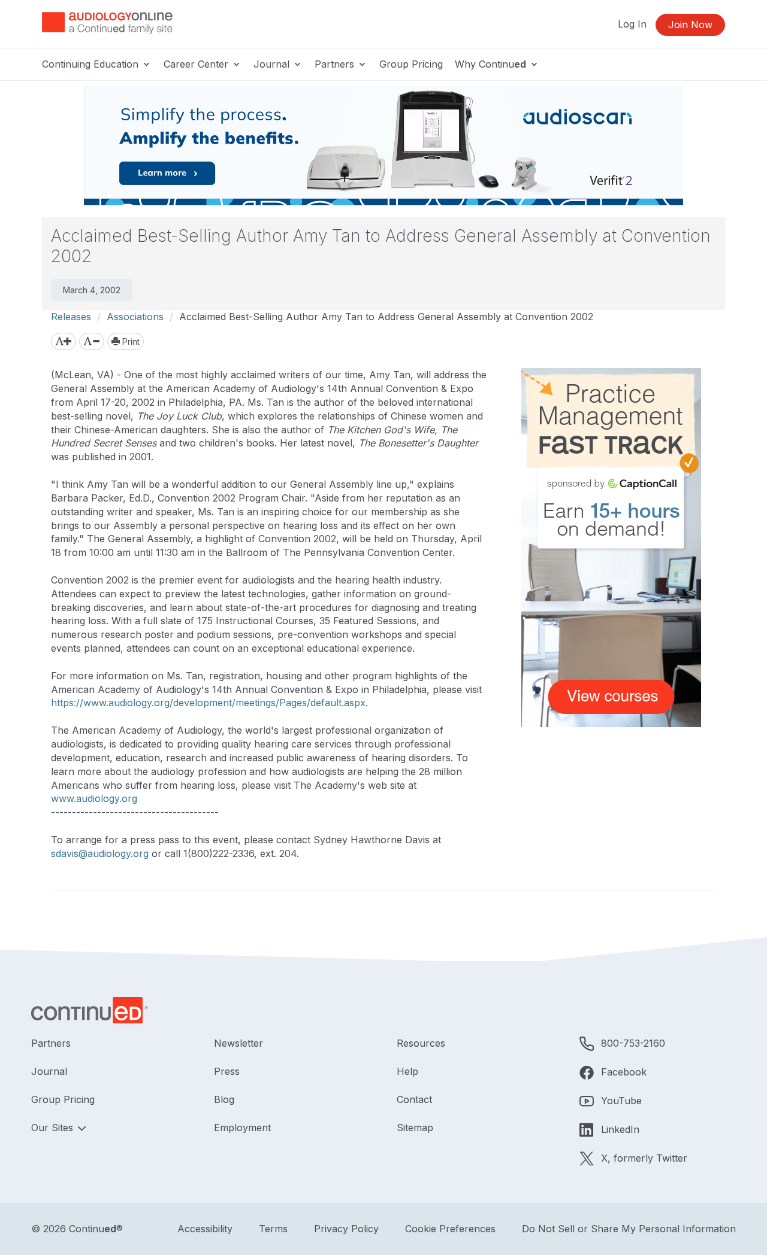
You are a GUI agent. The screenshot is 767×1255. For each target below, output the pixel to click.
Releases (71, 317)
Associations (135, 317)
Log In (632, 24)
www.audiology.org (94, 798)
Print (130, 341)
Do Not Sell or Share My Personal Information (629, 1229)
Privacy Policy (346, 1229)
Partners (336, 64)
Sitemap (415, 1128)
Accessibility (204, 1229)
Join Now (690, 25)
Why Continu (490, 64)
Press (227, 1071)
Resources (421, 1043)
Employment (242, 1128)
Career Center (197, 64)
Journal (272, 64)
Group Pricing (411, 64)
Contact (414, 1099)
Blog (224, 1099)
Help (407, 1071)
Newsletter (238, 1043)
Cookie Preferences (450, 1229)
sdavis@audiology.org (100, 853)
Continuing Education (91, 64)
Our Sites (53, 1128)
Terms (273, 1229)
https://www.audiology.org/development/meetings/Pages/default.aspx (208, 703)
